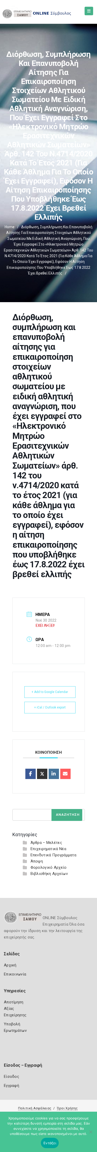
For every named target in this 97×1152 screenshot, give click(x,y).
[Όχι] (90, 1134)
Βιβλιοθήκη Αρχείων (49, 873)
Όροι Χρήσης (67, 1108)
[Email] (65, 774)
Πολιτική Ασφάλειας (34, 1108)
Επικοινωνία (15, 974)
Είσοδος (11, 1076)
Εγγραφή (11, 1085)
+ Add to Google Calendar (50, 692)
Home (9, 227)
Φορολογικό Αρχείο (49, 867)
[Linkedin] (54, 774)
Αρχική (10, 965)
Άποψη (37, 861)
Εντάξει (49, 1143)
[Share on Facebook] (30, 774)
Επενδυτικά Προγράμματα (54, 855)
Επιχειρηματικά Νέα (48, 848)
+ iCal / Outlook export (50, 707)
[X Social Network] (42, 774)
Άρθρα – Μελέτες (46, 842)
